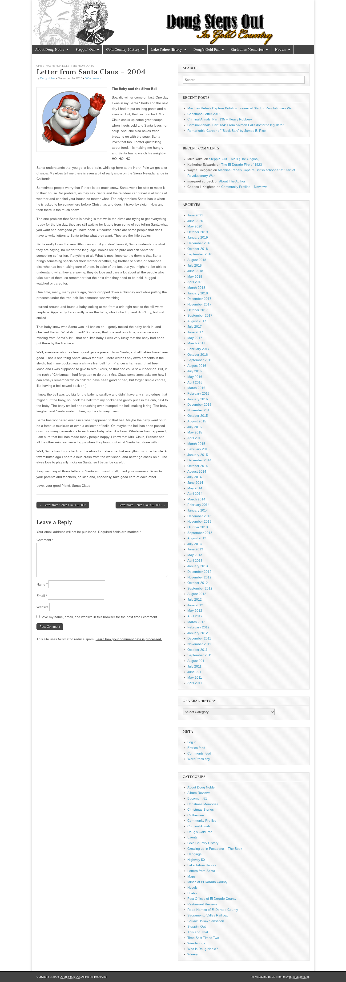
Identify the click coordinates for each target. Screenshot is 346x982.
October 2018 (197, 249)
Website (42, 607)
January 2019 (197, 237)
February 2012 (198, 627)
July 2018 (194, 265)
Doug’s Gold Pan (206, 50)
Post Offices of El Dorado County (211, 898)
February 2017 (198, 349)
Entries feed (196, 748)
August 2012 (196, 594)
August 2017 (196, 321)
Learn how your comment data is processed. (129, 639)
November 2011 (199, 644)
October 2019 (197, 232)
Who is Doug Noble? (202, 949)
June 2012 (195, 605)
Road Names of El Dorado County (212, 910)
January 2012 (197, 633)
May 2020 (194, 226)
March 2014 (196, 499)
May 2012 (194, 610)
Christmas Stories (200, 809)
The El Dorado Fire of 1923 (241, 164)
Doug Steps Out (70, 976)
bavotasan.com (299, 976)
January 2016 (197, 399)
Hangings (194, 854)
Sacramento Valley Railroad (208, 915)
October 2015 (197, 415)
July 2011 (194, 666)
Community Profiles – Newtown (244, 187)
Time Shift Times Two (203, 938)
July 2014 (194, 477)
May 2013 (194, 555)
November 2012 (199, 577)
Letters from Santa (80, 65)
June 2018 (195, 271)
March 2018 (196, 287)
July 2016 (194, 371)
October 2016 (197, 354)
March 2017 (196, 343)
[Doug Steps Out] (173, 22)
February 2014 (198, 505)
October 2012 (197, 583)
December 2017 (199, 299)
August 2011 (196, 661)
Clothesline (195, 815)
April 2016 (194, 382)
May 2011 (194, 677)
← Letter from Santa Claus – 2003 (63, 505)
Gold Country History (123, 50)
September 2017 (199, 315)
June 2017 (195, 332)
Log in (192, 742)
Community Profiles (201, 820)
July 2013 (194, 544)
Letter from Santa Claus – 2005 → (142, 505)
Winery (192, 954)
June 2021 (195, 215)
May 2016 (194, 377)
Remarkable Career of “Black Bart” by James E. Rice (226, 130)
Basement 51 (197, 798)
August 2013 (196, 538)
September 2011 (199, 655)
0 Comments (93, 78)
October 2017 (197, 310)
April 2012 (194, 616)
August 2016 (196, 365)
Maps (191, 876)
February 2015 (198, 449)
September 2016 (199, 360)
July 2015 (194, 427)
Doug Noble (47, 78)
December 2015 (199, 404)
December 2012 (199, 572)
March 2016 (196, 388)
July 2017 (194, 326)
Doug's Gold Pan (200, 832)
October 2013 (197, 527)
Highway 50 (196, 860)
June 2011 (195, 672)
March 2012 (196, 622)
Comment (44, 540)
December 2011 (199, 638)
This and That (197, 932)
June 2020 (195, 221)
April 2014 (194, 493)
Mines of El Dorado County (207, 882)
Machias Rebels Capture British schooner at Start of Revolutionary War (240, 108)
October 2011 (197, 650)
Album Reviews (198, 793)
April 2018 (194, 282)
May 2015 (194, 432)
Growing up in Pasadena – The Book (214, 848)
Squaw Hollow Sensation (205, 921)
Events (192, 837)
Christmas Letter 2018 (204, 114)
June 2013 (195, 549)
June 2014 (195, 482)
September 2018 (199, 254)
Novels (280, 50)
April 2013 (194, 560)
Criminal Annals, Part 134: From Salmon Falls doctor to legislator (235, 125)
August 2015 (196, 421)
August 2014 (196, 471)
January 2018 (197, 293)
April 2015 (194, 438)
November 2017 (199, 304)
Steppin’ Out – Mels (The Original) (234, 159)
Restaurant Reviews (202, 904)
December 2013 (199, 516)
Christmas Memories (247, 50)
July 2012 (194, 599)
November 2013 (199, 521)
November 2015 (199, 410)
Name (42, 584)
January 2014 (197, 510)
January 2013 (197, 566)
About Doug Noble (49, 50)
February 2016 (198, 393)
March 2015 (196, 444)
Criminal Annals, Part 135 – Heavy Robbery (219, 119)
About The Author (232, 181)
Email (41, 596)
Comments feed (199, 753)
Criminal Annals (198, 826)
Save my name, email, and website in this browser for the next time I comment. (99, 617)
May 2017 (194, 338)
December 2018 (199, 243)
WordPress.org (198, 759)
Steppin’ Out (85, 50)
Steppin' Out (196, 926)
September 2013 (199, 533)
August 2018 (196, 260)
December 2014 (199, 460)
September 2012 (199, 588)
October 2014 (197, 466)
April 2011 (194, 683)
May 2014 (194, 488)
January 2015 (197, 455)
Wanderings (196, 943)
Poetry (192, 893)
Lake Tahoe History (166, 50)
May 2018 (194, 276)
